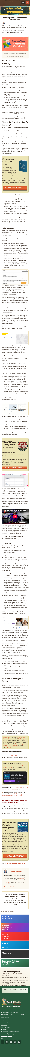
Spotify (21, 787)
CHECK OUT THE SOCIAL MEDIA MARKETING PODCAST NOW (15, 856)
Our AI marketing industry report (8, 1033)
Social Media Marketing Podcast (13, 881)
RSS (19, 789)
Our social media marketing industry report (10, 1031)
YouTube (21, 759)
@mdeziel (9, 747)
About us (3, 1020)
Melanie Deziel (6, 737)
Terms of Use (13, 1014)
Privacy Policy (20, 1014)
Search (23, 2)
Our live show (4, 1029)
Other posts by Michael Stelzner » (10, 886)
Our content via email (5, 1023)
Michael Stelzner (15, 872)
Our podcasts (4, 1025)
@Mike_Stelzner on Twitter (17, 755)
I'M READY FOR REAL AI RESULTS (14, 467)
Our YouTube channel (5, 1027)
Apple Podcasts (15, 787)
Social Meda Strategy (11, 863)
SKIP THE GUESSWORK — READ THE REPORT (15, 188)
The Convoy (21, 739)
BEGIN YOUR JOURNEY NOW (15, 12)
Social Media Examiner (8, 3)
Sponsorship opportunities (6, 1036)
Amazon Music (13, 789)
